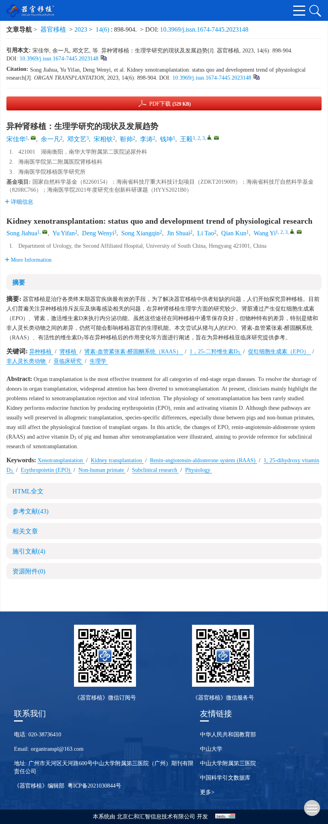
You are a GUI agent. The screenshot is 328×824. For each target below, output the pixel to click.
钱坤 (166, 139)
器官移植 (53, 29)
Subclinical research (155, 470)
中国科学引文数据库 (225, 778)
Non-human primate (102, 470)
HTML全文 (28, 491)
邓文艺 (76, 139)
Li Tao (205, 233)
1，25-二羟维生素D (215, 352)
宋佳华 (16, 139)
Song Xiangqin (140, 233)
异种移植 (41, 352)
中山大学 (211, 749)
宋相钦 (103, 139)
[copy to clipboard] (256, 77)
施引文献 (28, 551)
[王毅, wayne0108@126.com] (209, 137)
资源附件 (28, 571)
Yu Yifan (63, 233)
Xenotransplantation (61, 460)
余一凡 (50, 139)
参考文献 (30, 511)
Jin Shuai (178, 233)
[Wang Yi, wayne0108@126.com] (292, 231)
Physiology (198, 470)
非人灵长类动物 (26, 361)
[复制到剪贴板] (103, 57)
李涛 (146, 139)
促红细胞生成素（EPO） (279, 352)
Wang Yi (265, 233)
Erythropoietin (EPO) (46, 470)
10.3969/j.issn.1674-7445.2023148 (204, 29)
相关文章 (25, 531)
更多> (207, 792)
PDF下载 (170, 104)
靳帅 (126, 139)
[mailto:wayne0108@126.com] (216, 138)
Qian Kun (233, 233)
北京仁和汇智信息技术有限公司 (156, 817)
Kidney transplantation (117, 460)
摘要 (18, 282)
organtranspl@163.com (57, 749)
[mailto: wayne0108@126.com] (299, 232)
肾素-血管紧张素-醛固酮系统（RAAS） (133, 352)
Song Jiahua (21, 233)
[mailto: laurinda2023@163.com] (45, 232)
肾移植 (69, 352)
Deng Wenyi (98, 233)
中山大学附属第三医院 (228, 763)
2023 (80, 29)
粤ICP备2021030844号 (94, 786)
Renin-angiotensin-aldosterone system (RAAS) (203, 460)
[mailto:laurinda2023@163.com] (33, 138)
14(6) (103, 29)
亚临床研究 (68, 361)
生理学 (99, 361)
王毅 (186, 139)
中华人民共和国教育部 (228, 735)
